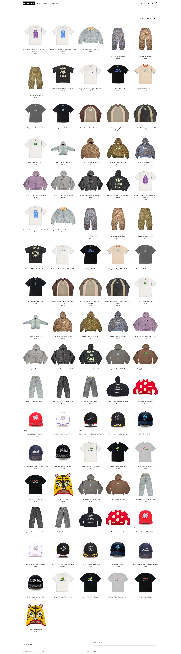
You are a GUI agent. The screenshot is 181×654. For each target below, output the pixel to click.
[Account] (152, 3)
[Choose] (100, 45)
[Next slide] (73, 35)
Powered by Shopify (38, 651)
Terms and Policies (91, 651)
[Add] (45, 429)
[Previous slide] (53, 35)
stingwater (30, 651)
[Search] (148, 3)
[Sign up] (156, 643)
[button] (149, 18)
